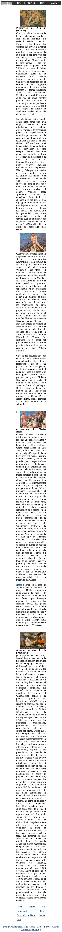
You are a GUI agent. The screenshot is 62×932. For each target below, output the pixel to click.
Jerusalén (40, 542)
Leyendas (26, 929)
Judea (34, 488)
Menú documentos (12, 926)
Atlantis (55, 926)
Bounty (35, 929)
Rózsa (19, 585)
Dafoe (39, 926)
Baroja (47, 926)
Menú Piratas (28, 926)
